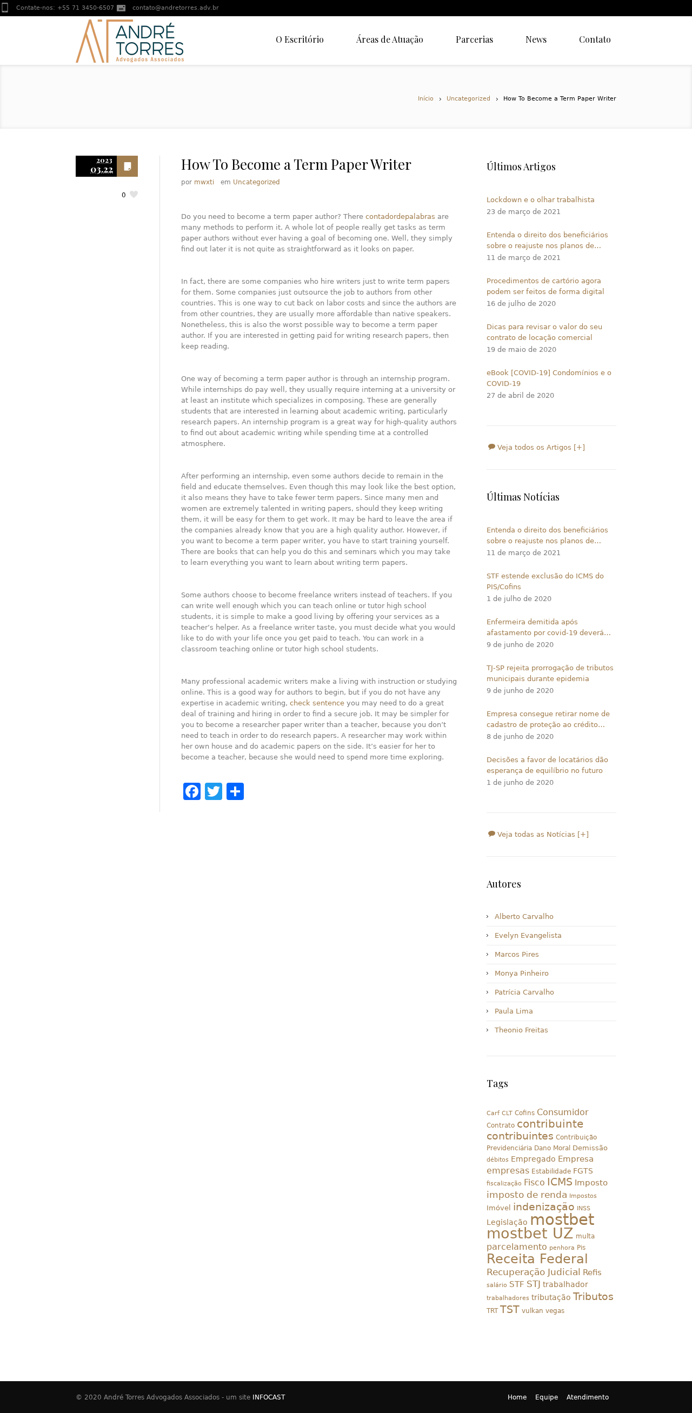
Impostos (583, 1195)
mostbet (562, 1219)
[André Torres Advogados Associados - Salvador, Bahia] (130, 40)
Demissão (590, 1148)
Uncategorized (468, 98)
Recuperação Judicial (534, 1272)
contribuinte (550, 1124)
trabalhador (565, 1284)
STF (516, 1284)
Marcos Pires (517, 954)
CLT (507, 1113)
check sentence (317, 703)
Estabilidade (551, 1171)
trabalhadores (508, 1298)
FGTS (583, 1171)
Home (517, 1397)
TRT (492, 1311)
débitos (498, 1159)
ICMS (560, 1182)
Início (426, 98)
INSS (583, 1208)
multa (585, 1236)
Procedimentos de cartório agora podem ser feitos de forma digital (545, 286)
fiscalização (504, 1183)
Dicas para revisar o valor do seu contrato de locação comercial (544, 332)
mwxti (204, 182)
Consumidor (563, 1112)
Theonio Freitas (521, 1030)
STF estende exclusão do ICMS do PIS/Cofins (545, 581)
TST (510, 1309)
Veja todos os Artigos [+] (540, 447)
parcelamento (517, 1247)
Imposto (591, 1183)
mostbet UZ (530, 1233)
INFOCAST (268, 1397)
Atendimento (588, 1397)
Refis (592, 1272)
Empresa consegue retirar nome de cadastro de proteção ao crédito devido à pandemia (548, 720)
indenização (544, 1207)
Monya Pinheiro (522, 973)
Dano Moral (552, 1148)
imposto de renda (527, 1194)
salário (497, 1285)
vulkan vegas (543, 1311)
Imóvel (499, 1208)
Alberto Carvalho (524, 916)
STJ (534, 1283)
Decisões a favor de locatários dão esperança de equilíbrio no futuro (547, 765)
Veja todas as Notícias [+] (542, 834)
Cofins (525, 1113)
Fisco (534, 1182)
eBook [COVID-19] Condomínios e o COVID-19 (549, 378)
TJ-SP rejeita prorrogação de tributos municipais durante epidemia (550, 673)
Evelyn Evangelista (528, 935)
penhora (562, 1247)
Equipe (546, 1397)
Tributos (593, 1296)
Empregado (533, 1159)
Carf (493, 1113)
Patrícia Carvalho (524, 992)
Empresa (576, 1158)
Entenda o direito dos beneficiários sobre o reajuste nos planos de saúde (547, 241)
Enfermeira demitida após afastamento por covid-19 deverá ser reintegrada (545, 628)
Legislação (507, 1222)
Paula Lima (514, 1011)
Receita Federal (537, 1259)
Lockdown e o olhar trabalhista (541, 200)
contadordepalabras (400, 216)
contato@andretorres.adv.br (175, 7)
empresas (508, 1170)
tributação (551, 1297)
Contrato (501, 1125)
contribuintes (520, 1136)
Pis (581, 1247)
